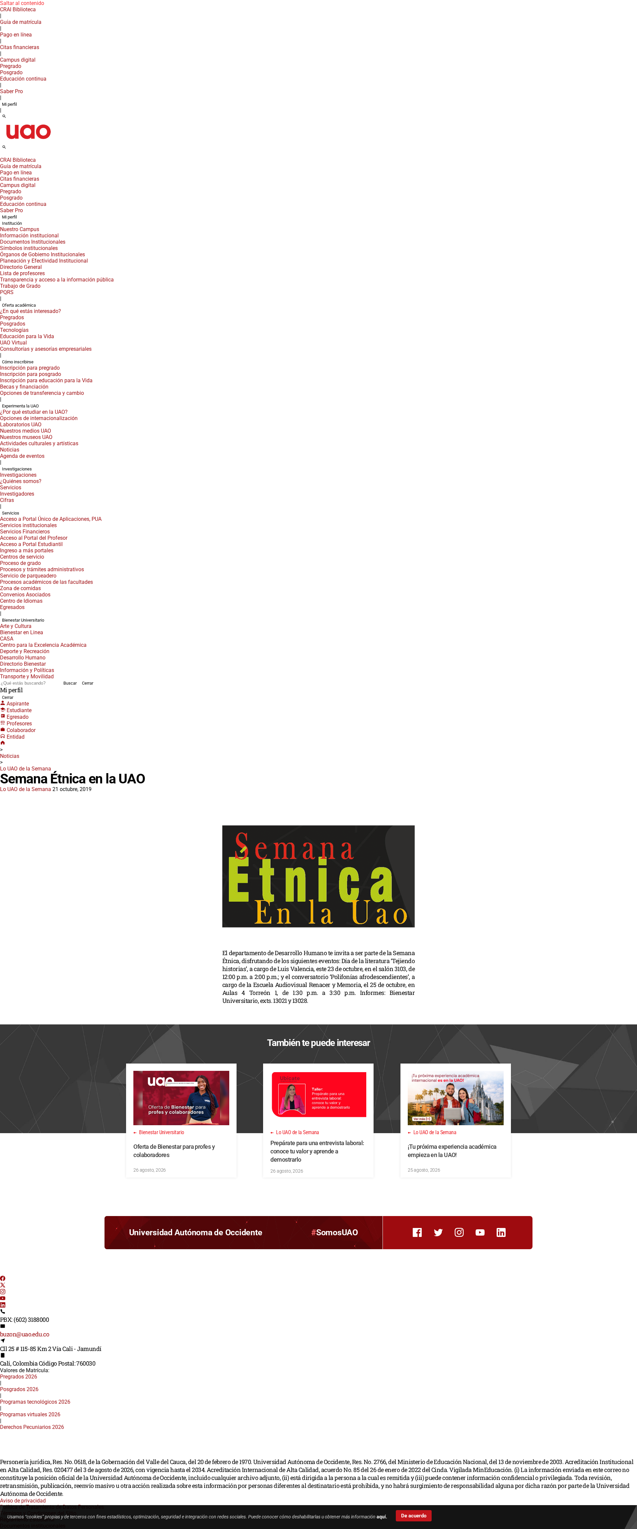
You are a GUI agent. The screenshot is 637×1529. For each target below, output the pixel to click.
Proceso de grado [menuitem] (20, 563)
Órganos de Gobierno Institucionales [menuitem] (42, 254)
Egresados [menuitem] (12, 607)
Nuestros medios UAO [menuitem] (25, 431)
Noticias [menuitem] (9, 450)
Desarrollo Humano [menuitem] (22, 657)
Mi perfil (9, 104)
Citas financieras (19, 47)
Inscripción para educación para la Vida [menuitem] (46, 380)
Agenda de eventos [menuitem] (22, 456)
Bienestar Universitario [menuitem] (23, 620)
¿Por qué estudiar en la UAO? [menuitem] (34, 412)
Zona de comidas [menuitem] (20, 588)
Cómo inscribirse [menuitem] (18, 361)
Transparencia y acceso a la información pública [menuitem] (57, 279)
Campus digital (17, 60)
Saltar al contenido (22, 3)
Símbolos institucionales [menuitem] (29, 248)
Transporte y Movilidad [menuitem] (27, 676)
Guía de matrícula (20, 22)
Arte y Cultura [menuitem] (16, 626)
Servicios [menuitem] (10, 487)
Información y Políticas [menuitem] (27, 670)
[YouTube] (2, 1299)
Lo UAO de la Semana (25, 768)
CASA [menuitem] (6, 639)
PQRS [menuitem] (7, 292)
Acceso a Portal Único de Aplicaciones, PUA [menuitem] (51, 519)
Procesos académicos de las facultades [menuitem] (46, 582)
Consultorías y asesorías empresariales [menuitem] (46, 349)
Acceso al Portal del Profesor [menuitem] (33, 538)
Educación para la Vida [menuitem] (27, 336)
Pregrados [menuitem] (12, 317)
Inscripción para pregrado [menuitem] (30, 368)
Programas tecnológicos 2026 (35, 1402)
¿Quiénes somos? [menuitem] (20, 481)
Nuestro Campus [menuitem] (19, 229)
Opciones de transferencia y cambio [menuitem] (42, 393)
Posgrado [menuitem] (11, 72)
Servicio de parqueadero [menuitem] (28, 576)
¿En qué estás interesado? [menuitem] (30, 311)
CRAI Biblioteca (18, 9)
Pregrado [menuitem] (10, 66)
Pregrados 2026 (18, 1377)
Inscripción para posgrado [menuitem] (30, 374)
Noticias (9, 756)
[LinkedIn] (2, 1306)
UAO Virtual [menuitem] (13, 342)
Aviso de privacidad (23, 1501)
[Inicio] (2, 743)
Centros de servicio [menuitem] (22, 557)
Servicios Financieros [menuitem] (25, 531)
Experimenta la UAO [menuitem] (20, 405)
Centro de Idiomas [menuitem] (21, 601)
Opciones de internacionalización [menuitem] (39, 418)
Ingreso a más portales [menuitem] (26, 550)
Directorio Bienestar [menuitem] (23, 664)
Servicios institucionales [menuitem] (28, 525)
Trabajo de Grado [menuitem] (20, 286)
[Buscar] (4, 117)
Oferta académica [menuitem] (19, 305)
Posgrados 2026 (19, 1389)
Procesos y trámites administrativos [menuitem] (42, 569)
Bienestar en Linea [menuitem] (21, 632)
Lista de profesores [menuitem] (22, 273)
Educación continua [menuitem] (23, 79)
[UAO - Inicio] (28, 141)
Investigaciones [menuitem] (17, 468)
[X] (2, 1286)
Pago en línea (16, 34)
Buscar (70, 683)
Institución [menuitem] (12, 223)
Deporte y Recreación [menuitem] (24, 651)
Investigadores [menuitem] (17, 494)
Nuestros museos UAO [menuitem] (26, 437)
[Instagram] (2, 1292)
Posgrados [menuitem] (12, 324)
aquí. (382, 1516)
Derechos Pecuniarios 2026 (32, 1427)
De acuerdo (413, 1516)
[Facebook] (2, 1279)
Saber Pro (11, 91)
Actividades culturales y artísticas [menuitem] (39, 443)
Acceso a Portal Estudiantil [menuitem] (31, 544)
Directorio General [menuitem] (21, 267)
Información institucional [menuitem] (29, 235)
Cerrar (87, 683)
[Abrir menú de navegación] (12, 149)
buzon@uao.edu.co (24, 1334)
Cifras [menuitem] (7, 500)
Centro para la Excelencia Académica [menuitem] (43, 645)
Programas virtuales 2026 (30, 1414)
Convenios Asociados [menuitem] (25, 594)
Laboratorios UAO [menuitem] (20, 424)
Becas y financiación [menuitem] (24, 387)
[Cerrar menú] (2, 155)
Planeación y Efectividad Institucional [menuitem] (44, 261)
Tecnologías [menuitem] (14, 330)
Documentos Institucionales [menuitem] (32, 242)
